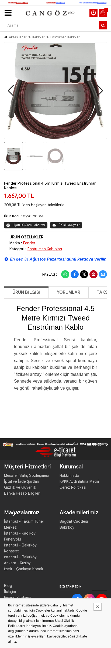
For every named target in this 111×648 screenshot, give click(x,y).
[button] (11, 91)
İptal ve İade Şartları (21, 481)
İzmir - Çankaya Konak (23, 568)
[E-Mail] (103, 274)
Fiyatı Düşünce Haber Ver (29, 225)
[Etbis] (55, 451)
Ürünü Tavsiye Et (69, 225)
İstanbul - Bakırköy (20, 557)
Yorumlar (68, 292)
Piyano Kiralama (17, 597)
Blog (8, 585)
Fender (29, 243)
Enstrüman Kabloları (65, 37)
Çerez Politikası (73, 487)
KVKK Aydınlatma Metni (79, 481)
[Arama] (103, 25)
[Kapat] (97, 607)
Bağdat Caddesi (74, 521)
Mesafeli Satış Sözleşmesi (26, 475)
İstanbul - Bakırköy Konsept (20, 548)
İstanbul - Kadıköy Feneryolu (20, 536)
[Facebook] (75, 274)
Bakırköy (67, 527)
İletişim (10, 591)
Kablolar (38, 37)
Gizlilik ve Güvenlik (20, 487)
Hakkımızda (69, 475)
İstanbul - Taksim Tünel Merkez (24, 524)
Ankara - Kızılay (17, 563)
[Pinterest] (93, 274)
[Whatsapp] (65, 274)
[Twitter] (84, 274)
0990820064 (33, 216)
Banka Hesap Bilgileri (22, 493)
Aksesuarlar (17, 37)
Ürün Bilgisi (26, 292)
